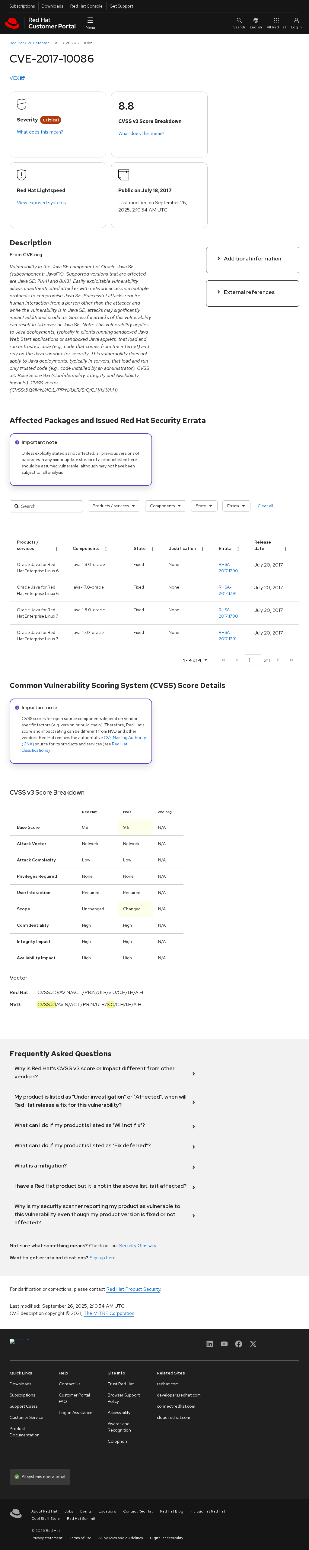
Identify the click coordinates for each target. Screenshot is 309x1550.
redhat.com (168, 1384)
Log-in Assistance (75, 1412)
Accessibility (119, 1412)
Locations (107, 1511)
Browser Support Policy (124, 1398)
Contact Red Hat (138, 1511)
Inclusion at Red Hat (207, 1511)
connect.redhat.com (176, 1406)
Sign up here (103, 1258)
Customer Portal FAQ (74, 1398)
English (256, 27)
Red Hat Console (86, 6)
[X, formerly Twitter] (253, 1346)
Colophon (117, 1441)
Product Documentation (25, 1432)
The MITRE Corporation (109, 1313)
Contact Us (69, 1384)
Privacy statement (46, 1537)
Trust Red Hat (121, 1384)
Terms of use (80, 1537)
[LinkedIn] (209, 1346)
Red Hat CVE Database (29, 42)
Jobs (69, 1511)
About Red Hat (44, 1511)
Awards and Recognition (119, 1427)
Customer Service (26, 1417)
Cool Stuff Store (45, 1518)
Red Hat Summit (81, 1518)
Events (85, 1511)
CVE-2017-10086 (78, 42)
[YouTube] (224, 1346)
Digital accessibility (166, 1537)
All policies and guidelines (120, 1537)
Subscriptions (22, 6)
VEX (15, 78)
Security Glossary (137, 1245)
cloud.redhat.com (173, 1417)
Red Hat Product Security (133, 1289)
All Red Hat (276, 27)
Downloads (52, 6)
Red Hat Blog (171, 1511)
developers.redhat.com (179, 1395)
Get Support (121, 6)
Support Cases (23, 1406)
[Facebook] (238, 1346)
